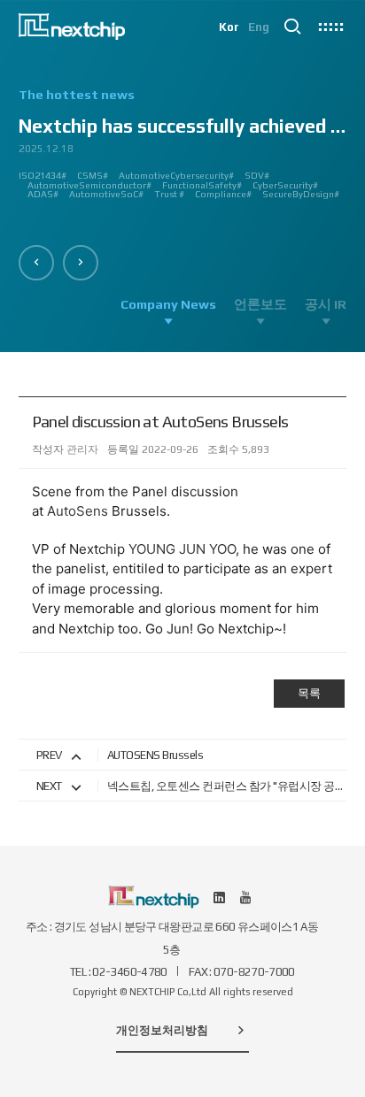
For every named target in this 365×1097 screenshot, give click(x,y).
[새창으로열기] (220, 897)
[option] (183, 150)
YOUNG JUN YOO (182, 549)
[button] (36, 262)
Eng (258, 27)
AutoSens (77, 510)
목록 (309, 693)
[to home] (72, 26)
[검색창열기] (292, 26)
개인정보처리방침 (162, 1030)
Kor (229, 27)
